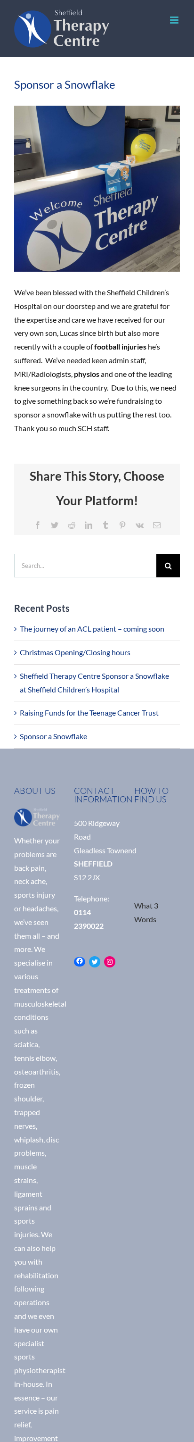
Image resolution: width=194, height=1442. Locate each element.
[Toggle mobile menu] (175, 20)
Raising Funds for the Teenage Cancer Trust (89, 712)
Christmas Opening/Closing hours (75, 652)
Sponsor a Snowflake (53, 736)
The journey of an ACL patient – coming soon (92, 628)
